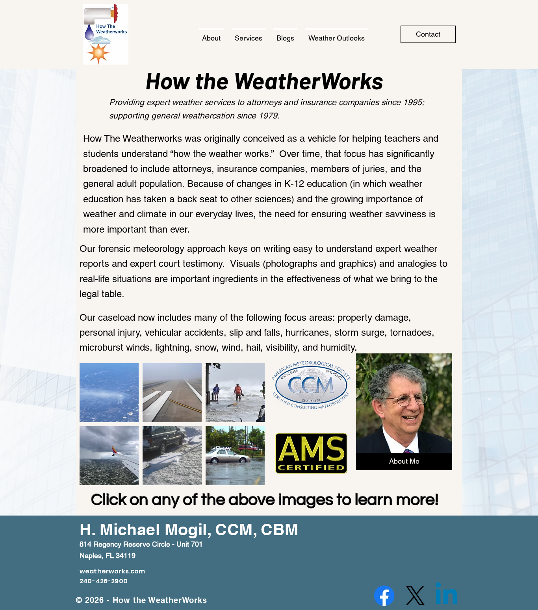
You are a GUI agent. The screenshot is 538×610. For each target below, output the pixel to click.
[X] (415, 595)
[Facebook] (384, 595)
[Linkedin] (446, 595)
